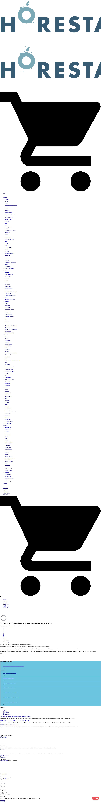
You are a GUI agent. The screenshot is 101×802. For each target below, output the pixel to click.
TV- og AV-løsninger (8, 470)
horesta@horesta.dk (3, 737)
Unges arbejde (7, 221)
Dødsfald (6, 319)
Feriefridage (7, 260)
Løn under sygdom (8, 312)
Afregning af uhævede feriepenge (10, 262)
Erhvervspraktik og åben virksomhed (11, 325)
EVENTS (4, 492)
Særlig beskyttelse (8, 237)
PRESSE (4, 603)
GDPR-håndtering (8, 445)
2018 (3, 628)
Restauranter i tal (7, 392)
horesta (4, 641)
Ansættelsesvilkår (7, 266)
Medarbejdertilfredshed (9, 274)
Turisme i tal (7, 394)
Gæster (6, 347)
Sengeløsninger (7, 465)
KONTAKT (5, 489)
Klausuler (6, 208)
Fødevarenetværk (7, 383)
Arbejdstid (6, 203)
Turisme (6, 404)
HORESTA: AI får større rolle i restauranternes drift (9, 724)
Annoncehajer (7, 342)
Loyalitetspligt (7, 210)
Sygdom (6, 303)
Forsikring (6, 440)
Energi (6, 362)
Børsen (11, 626)
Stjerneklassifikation (8, 373)
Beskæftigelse (7, 402)
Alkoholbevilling (7, 340)
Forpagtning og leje (8, 345)
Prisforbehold (7, 351)
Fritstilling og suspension (9, 288)
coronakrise (4, 709)
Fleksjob (6, 264)
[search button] (10, 777)
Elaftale (6, 438)
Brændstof (6, 436)
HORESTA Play (7, 413)
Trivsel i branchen (8, 276)
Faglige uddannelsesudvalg (9, 332)
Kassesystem (7, 454)
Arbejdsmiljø (7, 201)
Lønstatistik (7, 272)
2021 (3, 631)
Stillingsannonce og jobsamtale (10, 214)
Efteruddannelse (7, 327)
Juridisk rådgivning (8, 476)
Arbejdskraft (7, 431)
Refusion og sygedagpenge (9, 316)
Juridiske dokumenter (8, 450)
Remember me (2, 794)
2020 (3, 630)
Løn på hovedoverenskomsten (10, 299)
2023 (3, 633)
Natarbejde (7, 278)
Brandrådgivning (7, 434)
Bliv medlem (2, 749)
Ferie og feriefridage (8, 247)
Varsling (6, 249)
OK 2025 (6, 297)
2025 (3, 635)
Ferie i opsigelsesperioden (9, 256)
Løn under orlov (7, 232)
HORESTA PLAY (6, 491)
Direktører (6, 206)
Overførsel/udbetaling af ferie (9, 253)
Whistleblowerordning (8, 354)
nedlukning (4, 638)
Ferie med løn (7, 251)
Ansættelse (6, 199)
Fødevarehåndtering (8, 443)
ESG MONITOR (8, 423)
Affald (6, 358)
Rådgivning (7, 472)
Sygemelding (7, 318)
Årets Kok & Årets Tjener (9, 421)
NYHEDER (5, 602)
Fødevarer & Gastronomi (9, 379)
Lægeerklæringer (7, 310)
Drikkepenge (7, 245)
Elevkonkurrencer (8, 419)
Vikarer (6, 215)
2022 (3, 632)
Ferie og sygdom (7, 255)
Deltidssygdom (7, 305)
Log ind (3, 790)
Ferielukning (7, 258)
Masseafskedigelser (8, 293)
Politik (6, 398)
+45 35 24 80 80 (3, 736)
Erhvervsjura (7, 336)
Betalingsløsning (7, 433)
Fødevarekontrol (7, 381)
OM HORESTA (5, 488)
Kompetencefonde (8, 331)
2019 (3, 629)
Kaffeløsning (7, 452)
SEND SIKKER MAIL (4, 743)
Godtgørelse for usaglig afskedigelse (11, 291)
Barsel (6, 223)
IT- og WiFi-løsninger (8, 449)
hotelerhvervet (5, 639)
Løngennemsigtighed (8, 212)
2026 (3, 636)
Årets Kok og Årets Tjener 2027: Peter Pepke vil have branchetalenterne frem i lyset (15, 716)
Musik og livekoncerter (8, 456)
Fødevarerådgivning (8, 474)
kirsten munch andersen (6, 642)
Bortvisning (7, 282)
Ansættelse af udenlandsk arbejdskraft (11, 205)
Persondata (7, 301)
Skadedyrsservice (7, 466)
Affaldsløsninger (7, 429)
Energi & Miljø (7, 356)
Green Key (6, 375)
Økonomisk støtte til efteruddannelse (11, 329)
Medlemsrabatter (8, 427)
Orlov (6, 225)
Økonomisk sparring (8, 481)
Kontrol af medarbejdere (9, 268)
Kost (5, 270)
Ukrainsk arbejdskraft (8, 219)
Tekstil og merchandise (8, 468)
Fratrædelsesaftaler (8, 286)
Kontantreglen (7, 400)
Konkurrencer (7, 415)
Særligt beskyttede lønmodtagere (10, 295)
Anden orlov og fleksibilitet (9, 239)
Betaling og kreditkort (8, 344)
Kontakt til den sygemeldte (9, 309)
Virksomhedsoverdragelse (9, 217)
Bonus (6, 241)
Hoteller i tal (7, 391)
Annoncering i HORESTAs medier (10, 411)
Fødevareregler (7, 385)
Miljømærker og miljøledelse (9, 367)
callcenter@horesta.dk (4, 760)
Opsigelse (6, 280)
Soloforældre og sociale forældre (10, 230)
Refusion (6, 234)
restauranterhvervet (6, 640)
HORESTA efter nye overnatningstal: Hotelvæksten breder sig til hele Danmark (14, 720)
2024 (3, 634)
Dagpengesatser (7, 284)
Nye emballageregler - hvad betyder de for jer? (12, 360)
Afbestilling (7, 338)
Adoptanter (6, 228)
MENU (4, 193)
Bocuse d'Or (7, 417)
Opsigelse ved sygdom (8, 314)
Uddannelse (7, 321)
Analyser (6, 389)
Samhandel (6, 463)
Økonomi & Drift (8, 377)
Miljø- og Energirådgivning (9, 478)
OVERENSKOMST (6, 493)
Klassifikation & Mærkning (9, 371)
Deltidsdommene (8, 243)
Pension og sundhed (8, 459)
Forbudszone (7, 405)
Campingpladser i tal (8, 396)
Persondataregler (7, 349)
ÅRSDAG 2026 (5, 494)
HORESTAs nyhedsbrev (9, 410)
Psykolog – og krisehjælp (9, 461)
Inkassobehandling (8, 447)
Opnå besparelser (7, 364)
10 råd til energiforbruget (9, 369)
